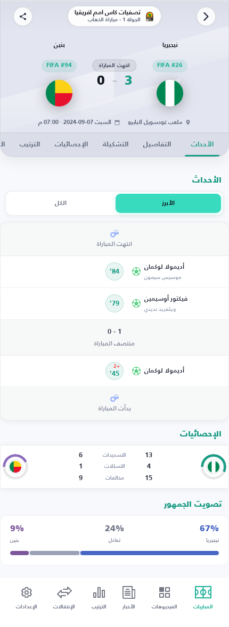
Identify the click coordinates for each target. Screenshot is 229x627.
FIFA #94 (59, 65)
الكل (61, 203)
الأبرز (168, 203)
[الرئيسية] (206, 16)
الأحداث (202, 144)
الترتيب (30, 144)
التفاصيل (157, 144)
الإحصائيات (71, 144)
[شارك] (22, 16)
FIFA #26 (170, 65)
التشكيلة (115, 144)
